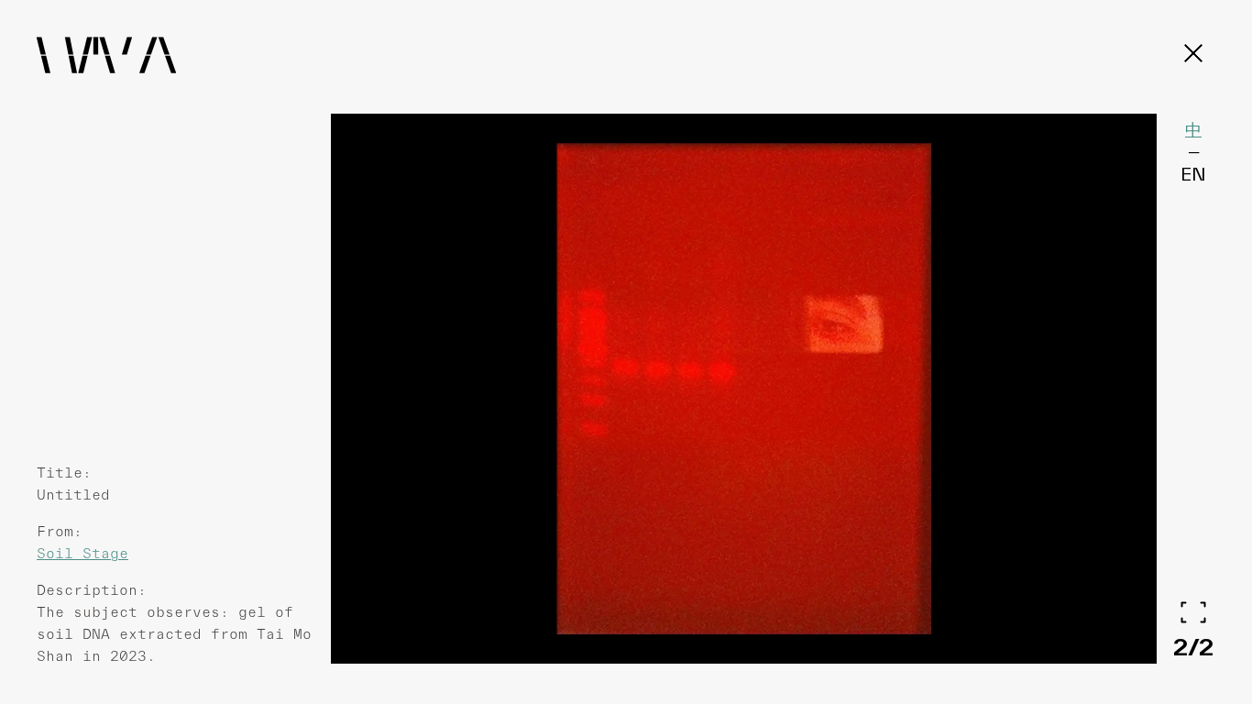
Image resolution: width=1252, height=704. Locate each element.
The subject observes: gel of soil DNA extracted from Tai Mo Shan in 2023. (174, 634)
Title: (64, 472)
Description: (92, 590)
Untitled (73, 494)
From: (59, 531)
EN (1193, 174)
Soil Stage (82, 553)
